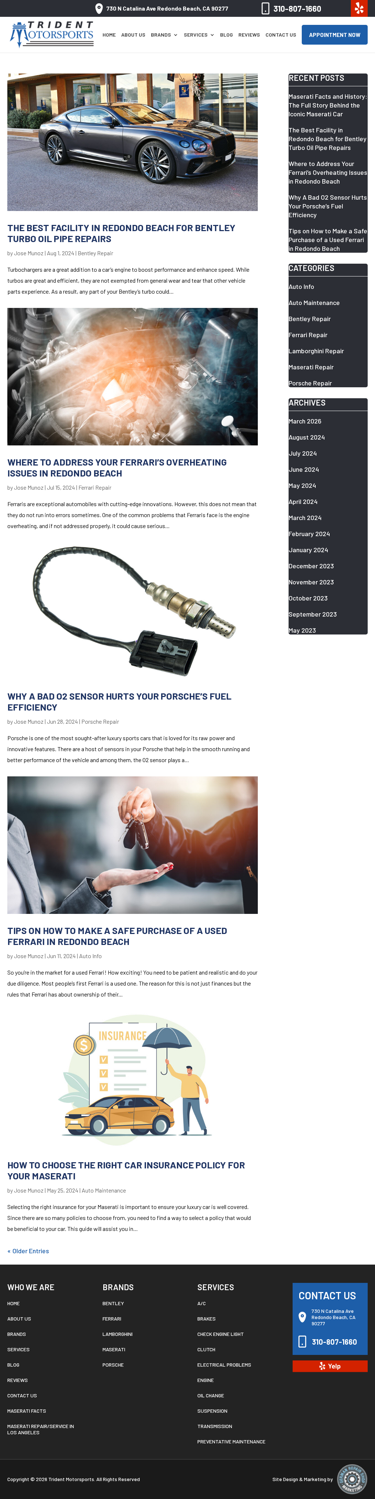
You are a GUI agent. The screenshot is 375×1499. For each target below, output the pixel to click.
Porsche (113, 1364)
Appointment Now (334, 34)
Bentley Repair (95, 252)
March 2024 (305, 517)
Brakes (206, 1318)
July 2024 (303, 453)
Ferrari (112, 1318)
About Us (133, 35)
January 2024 (308, 550)
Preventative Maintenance (231, 1441)
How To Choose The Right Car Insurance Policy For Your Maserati (126, 1170)
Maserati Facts (26, 1411)
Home (109, 35)
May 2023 (302, 630)
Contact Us (281, 35)
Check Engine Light (220, 1334)
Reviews (249, 35)
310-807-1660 (297, 8)
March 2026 (305, 421)
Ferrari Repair (94, 487)
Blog (226, 35)
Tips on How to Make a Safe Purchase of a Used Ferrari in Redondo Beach (117, 935)
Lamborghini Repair (316, 351)
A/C (201, 1303)
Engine (205, 1380)
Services (196, 35)
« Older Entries (28, 1251)
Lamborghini (118, 1334)
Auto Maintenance (104, 1190)
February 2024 (309, 534)
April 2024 (303, 501)
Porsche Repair (100, 721)
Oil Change (210, 1395)
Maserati (114, 1349)
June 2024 (304, 469)
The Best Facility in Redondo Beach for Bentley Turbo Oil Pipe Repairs (121, 233)
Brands (161, 35)
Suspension (212, 1411)
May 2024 (302, 485)
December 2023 (311, 566)
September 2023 (313, 614)
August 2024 (307, 437)
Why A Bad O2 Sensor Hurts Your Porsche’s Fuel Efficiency (119, 701)
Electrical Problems (224, 1364)
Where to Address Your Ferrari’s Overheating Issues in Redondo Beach (117, 467)
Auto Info (90, 955)
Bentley (113, 1303)
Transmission (214, 1426)
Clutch (206, 1349)
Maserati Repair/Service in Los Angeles (40, 1429)
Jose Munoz (29, 252)
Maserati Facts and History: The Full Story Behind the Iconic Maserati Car (328, 105)
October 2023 (308, 598)
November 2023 (311, 582)
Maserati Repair (311, 367)
